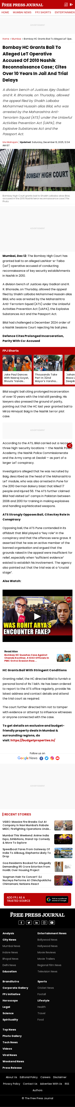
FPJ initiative (11, 994)
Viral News (10, 1055)
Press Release (12, 1068)
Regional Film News (49, 965)
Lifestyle (44, 1000)
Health (42, 1007)
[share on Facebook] (21, 923)
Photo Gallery (12, 1036)
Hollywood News (48, 946)
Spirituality (10, 1019)
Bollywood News (47, 940)
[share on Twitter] (29, 923)
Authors (37, 1090)
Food (41, 1019)
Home (5, 12)
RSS (67, 1084)
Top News (9, 1029)
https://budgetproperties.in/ (33, 740)
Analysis (8, 933)
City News (9, 940)
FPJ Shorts (43, 12)
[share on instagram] (44, 923)
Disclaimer (59, 1077)
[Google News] (28, 758)
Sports (42, 981)
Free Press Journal (22, 4)
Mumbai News (22, 12)
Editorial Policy (29, 1077)
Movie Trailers (46, 959)
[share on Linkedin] (37, 923)
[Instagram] (52, 758)
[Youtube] (57, 758)
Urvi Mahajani (10, 142)
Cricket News (46, 988)
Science (8, 1013)
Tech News (10, 1042)
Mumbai (16, 38)
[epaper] (66, 4)
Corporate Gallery (15, 988)
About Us (11, 1077)
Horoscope (10, 1000)
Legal (6, 1007)
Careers (45, 1077)
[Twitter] (46, 758)
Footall (42, 994)
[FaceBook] (41, 758)
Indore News (10, 952)
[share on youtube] (52, 923)
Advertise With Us (51, 1084)
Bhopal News (10, 959)
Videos (7, 1049)
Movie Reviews (47, 952)
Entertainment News (52, 933)
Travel (41, 1013)
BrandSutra (11, 981)
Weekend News (13, 1061)
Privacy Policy (11, 1084)
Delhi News (9, 965)
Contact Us (30, 1084)
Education (10, 971)
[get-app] (71, 4)
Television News (47, 971)
